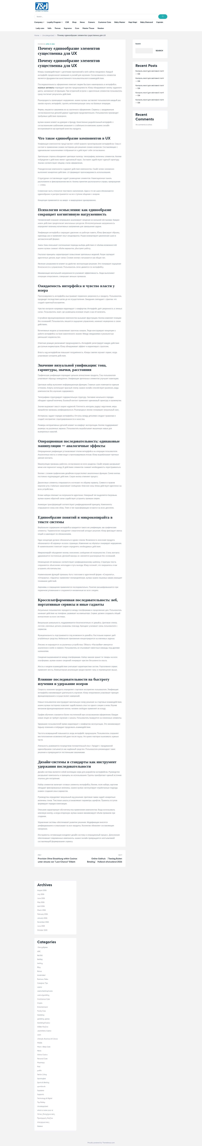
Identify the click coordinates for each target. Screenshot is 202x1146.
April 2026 (41, 906)
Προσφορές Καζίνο (45, 1118)
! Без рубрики (42, 947)
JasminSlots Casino (44, 1031)
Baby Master (119, 22)
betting (40, 963)
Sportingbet (41, 1079)
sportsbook (41, 1086)
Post (38, 1067)
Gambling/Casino (43, 1023)
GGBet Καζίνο (42, 1027)
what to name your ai (45, 1110)
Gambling (40, 1015)
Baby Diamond (146, 22)
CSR (67, 22)
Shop (74, 22)
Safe (49, 28)
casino (39, 987)
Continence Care (43, 999)
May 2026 (40, 902)
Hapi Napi (132, 22)
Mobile (39, 1043)
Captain (159, 22)
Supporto (40, 1094)
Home (36, 35)
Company (38, 22)
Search (138, 44)
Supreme (68, 28)
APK (38, 951)
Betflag (39, 959)
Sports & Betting (43, 1083)
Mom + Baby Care (43, 1047)
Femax (58, 28)
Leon (39, 1035)
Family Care (41, 1011)
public (39, 1071)
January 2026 (42, 918)
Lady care (40, 28)
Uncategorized (48, 35)
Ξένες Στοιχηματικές (46, 1114)
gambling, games (43, 1019)
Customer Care (104, 22)
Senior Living (42, 1074)
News (82, 22)
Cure (77, 28)
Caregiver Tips (42, 983)
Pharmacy (41, 1063)
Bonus (39, 971)
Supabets (40, 1090)
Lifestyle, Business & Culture (47, 1039)
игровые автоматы (46, 88)
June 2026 (41, 898)
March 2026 (41, 910)
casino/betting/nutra (44, 991)
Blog (38, 967)
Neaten (101, 28)
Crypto (39, 1003)
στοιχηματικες (43, 1122)
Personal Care (42, 1059)
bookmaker (41, 975)
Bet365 (39, 955)
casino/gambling (43, 995)
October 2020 (42, 930)
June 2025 (41, 926)
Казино (40, 1126)
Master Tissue (88, 28)
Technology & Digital (44, 1098)
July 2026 (40, 894)
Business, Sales (42, 979)
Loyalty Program (54, 22)
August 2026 (42, 890)
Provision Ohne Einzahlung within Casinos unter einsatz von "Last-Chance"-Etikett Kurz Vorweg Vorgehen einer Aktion (58, 858)
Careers (91, 22)
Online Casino (42, 1055)
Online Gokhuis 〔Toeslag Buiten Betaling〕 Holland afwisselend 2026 (101, 858)
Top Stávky (41, 1102)
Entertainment (42, 1007)
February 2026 (42, 914)
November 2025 (43, 922)
